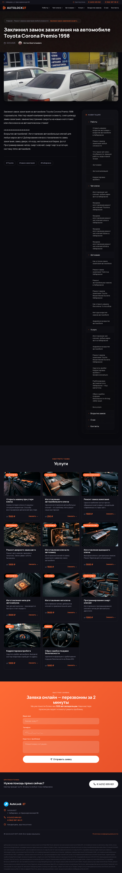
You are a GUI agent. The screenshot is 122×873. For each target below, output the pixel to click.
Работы (45, 8)
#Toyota (9, 163)
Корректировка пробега (99, 178)
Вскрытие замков (94, 8)
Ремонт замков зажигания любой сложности (31, 21)
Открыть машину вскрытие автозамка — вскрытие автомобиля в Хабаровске (102, 131)
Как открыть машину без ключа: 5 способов (102, 305)
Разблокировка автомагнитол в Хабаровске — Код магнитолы (100, 384)
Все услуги (97, 407)
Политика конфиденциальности (105, 834)
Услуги (80, 8)
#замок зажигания (27, 163)
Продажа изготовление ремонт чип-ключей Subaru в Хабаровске (102, 232)
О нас (106, 8)
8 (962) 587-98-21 (111, 2)
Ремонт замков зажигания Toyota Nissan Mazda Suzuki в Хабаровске (101, 294)
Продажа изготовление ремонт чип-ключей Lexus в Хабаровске (102, 219)
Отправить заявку (62, 759)
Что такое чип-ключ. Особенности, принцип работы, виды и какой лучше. (102, 155)
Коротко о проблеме (31, 739)
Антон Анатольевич (32, 43)
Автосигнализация (100, 171)
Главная (9, 21)
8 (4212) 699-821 (94, 2)
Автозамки (69, 8)
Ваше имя (27, 716)
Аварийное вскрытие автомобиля (101, 322)
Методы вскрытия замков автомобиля (101, 313)
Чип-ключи (56, 8)
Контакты (115, 8)
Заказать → (33, 516)
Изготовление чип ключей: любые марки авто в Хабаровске (101, 194)
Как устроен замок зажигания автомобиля (102, 262)
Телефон (26, 727)
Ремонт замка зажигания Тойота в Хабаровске (101, 272)
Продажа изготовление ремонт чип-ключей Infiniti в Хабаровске (102, 245)
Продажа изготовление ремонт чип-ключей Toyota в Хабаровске (102, 206)
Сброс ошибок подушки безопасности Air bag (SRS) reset (101, 397)
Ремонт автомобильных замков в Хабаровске (102, 282)
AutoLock (17, 804)
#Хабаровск (46, 163)
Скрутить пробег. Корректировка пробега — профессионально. (100, 371)
